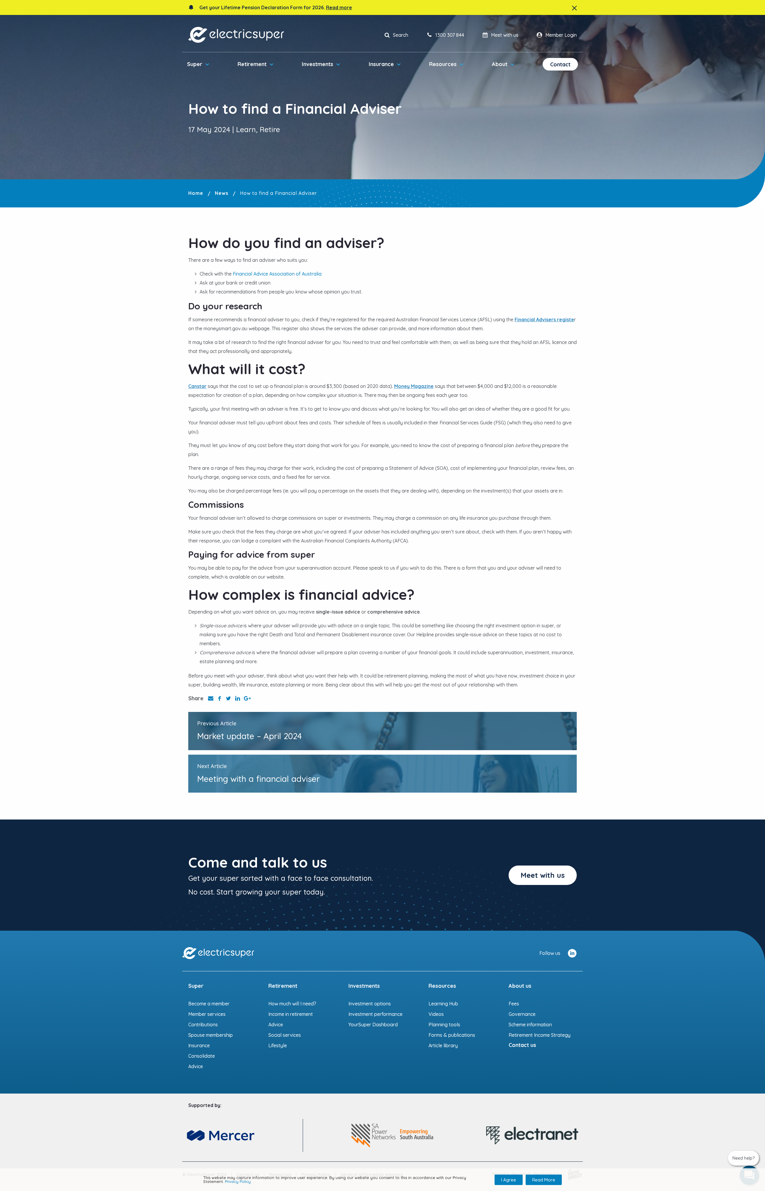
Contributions (203, 1025)
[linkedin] (572, 953)
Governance (522, 1014)
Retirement (252, 64)
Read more (339, 7)
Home (195, 193)
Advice (195, 1066)
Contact (560, 64)
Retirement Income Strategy (539, 1035)
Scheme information (530, 1025)
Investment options (369, 1004)
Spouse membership (210, 1035)
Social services (284, 1035)
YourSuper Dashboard (373, 1025)
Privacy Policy (238, 1181)
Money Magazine (414, 386)
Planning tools (444, 1025)
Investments (317, 64)
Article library (443, 1045)
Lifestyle (277, 1045)
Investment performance (375, 1014)
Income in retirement (290, 1014)
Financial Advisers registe (544, 319)
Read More (543, 1180)
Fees (514, 1004)
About (499, 64)
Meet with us (543, 875)
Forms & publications (452, 1035)
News (221, 193)
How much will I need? (292, 1004)
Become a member (209, 1004)
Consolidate (201, 1056)
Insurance (381, 64)
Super (194, 64)
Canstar (197, 386)
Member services (207, 1014)
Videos (436, 1014)
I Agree (508, 1180)
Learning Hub (443, 1004)
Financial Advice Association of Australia (277, 274)
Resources (443, 64)
